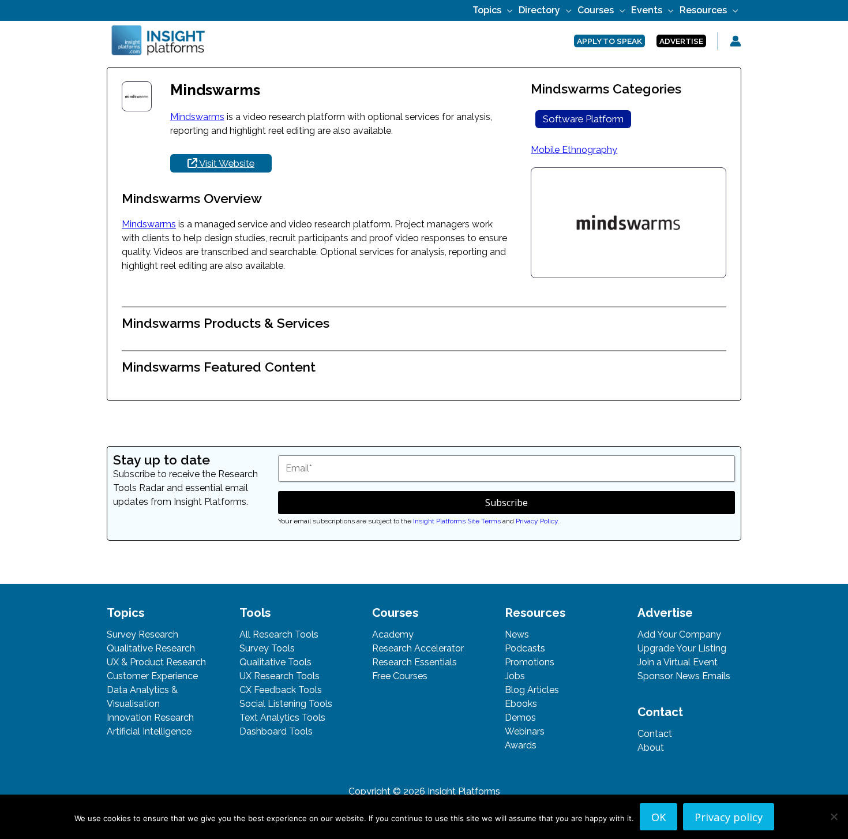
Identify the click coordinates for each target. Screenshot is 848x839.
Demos (520, 717)
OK (658, 817)
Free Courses (399, 676)
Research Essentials (414, 662)
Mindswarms (197, 116)
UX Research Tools (279, 676)
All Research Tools (278, 634)
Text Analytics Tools (282, 717)
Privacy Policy (537, 521)
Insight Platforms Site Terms (457, 521)
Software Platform (583, 119)
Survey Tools (267, 648)
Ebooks (521, 703)
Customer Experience (152, 676)
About (650, 747)
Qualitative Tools (275, 662)
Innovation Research (150, 717)
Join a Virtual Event (677, 662)
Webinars (525, 731)
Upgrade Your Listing (681, 648)
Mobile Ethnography (574, 149)
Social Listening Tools (285, 703)
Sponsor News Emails (683, 676)
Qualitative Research (151, 648)
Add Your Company (679, 634)
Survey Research (142, 634)
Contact (654, 733)
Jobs (515, 676)
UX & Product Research (156, 662)
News (517, 634)
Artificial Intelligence (149, 731)
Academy (393, 634)
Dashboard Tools (276, 731)
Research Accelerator (418, 648)
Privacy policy (729, 817)
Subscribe (506, 502)
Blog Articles (532, 689)
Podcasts (525, 648)
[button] (507, 10)
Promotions (529, 662)
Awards (520, 745)
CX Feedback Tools (280, 689)
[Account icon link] (735, 41)
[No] (833, 816)
